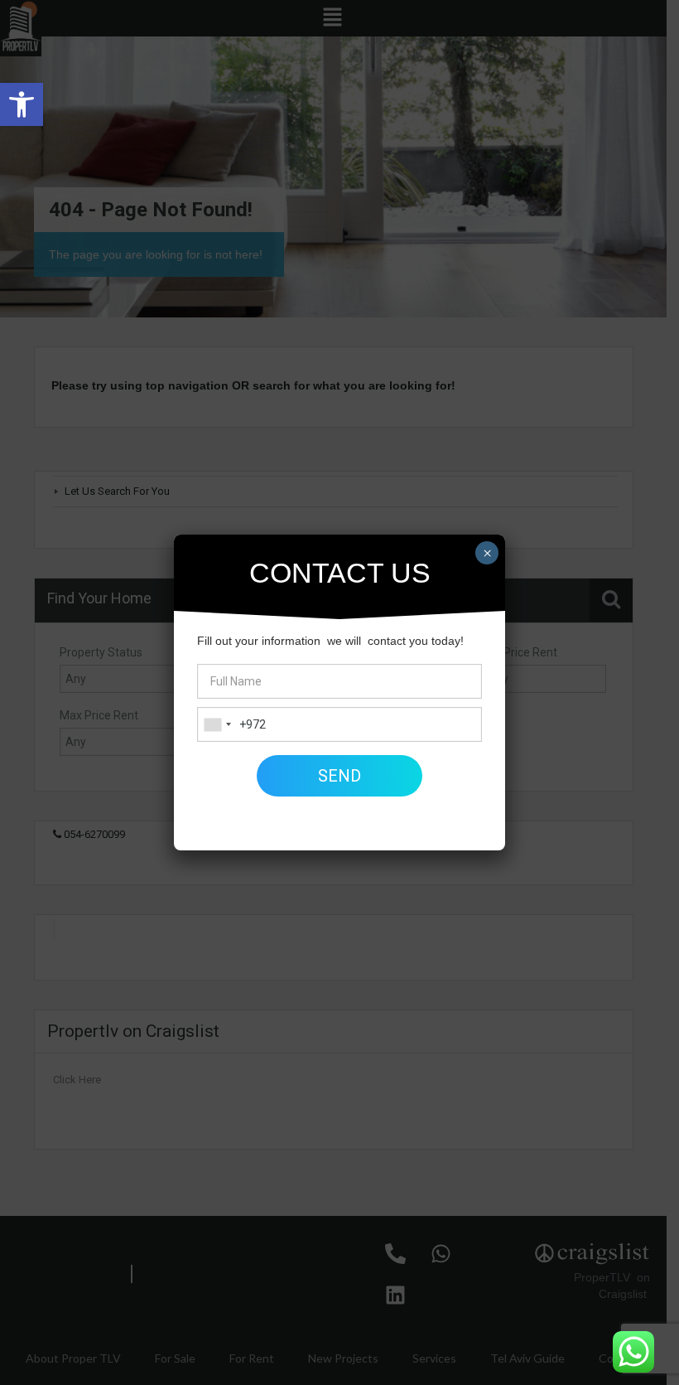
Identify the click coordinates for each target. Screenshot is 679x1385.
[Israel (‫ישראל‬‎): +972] (217, 724)
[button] (21, 104)
